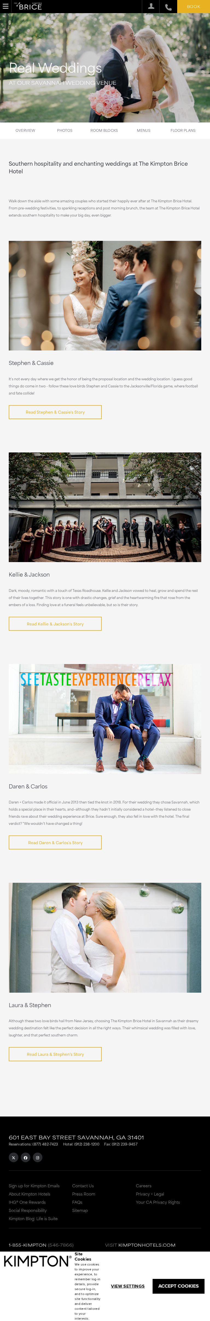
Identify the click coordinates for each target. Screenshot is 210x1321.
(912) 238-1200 (86, 1144)
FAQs (77, 1202)
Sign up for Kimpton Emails (34, 1185)
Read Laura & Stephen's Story (55, 1054)
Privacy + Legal (150, 1194)
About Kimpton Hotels (29, 1194)
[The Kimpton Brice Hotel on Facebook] (25, 1157)
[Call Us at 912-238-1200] (165, 6)
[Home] (28, 6)
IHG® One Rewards (27, 1202)
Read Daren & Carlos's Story (55, 842)
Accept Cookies (178, 1286)
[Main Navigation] (5, 6)
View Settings (128, 1286)
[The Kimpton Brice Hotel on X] (13, 1157)
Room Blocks (104, 130)
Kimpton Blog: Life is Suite (33, 1218)
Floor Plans (183, 130)
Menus (143, 130)
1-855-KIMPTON (28, 1245)
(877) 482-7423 (45, 1144)
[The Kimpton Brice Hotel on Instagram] (37, 1157)
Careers (143, 1185)
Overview (25, 130)
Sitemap (80, 1210)
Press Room (83, 1194)
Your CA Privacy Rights (158, 1202)
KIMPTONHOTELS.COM (147, 1245)
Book (193, 6)
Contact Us (83, 1185)
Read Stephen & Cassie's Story (55, 412)
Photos (64, 130)
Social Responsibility (28, 1210)
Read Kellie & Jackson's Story (55, 624)
